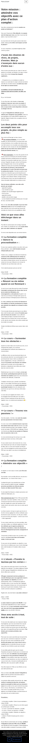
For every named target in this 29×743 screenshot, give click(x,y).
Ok (9, 739)
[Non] (27, 736)
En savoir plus (16, 739)
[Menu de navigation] (26, 1)
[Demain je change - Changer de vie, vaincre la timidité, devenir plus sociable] (5, 1)
